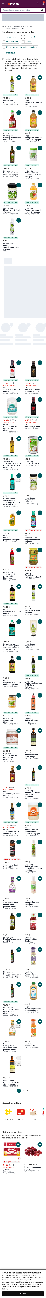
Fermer (23, 1294)
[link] (14, 1091)
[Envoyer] (42, 10)
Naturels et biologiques (23, 26)
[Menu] (3, 3)
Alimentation (6, 26)
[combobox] (23, 10)
